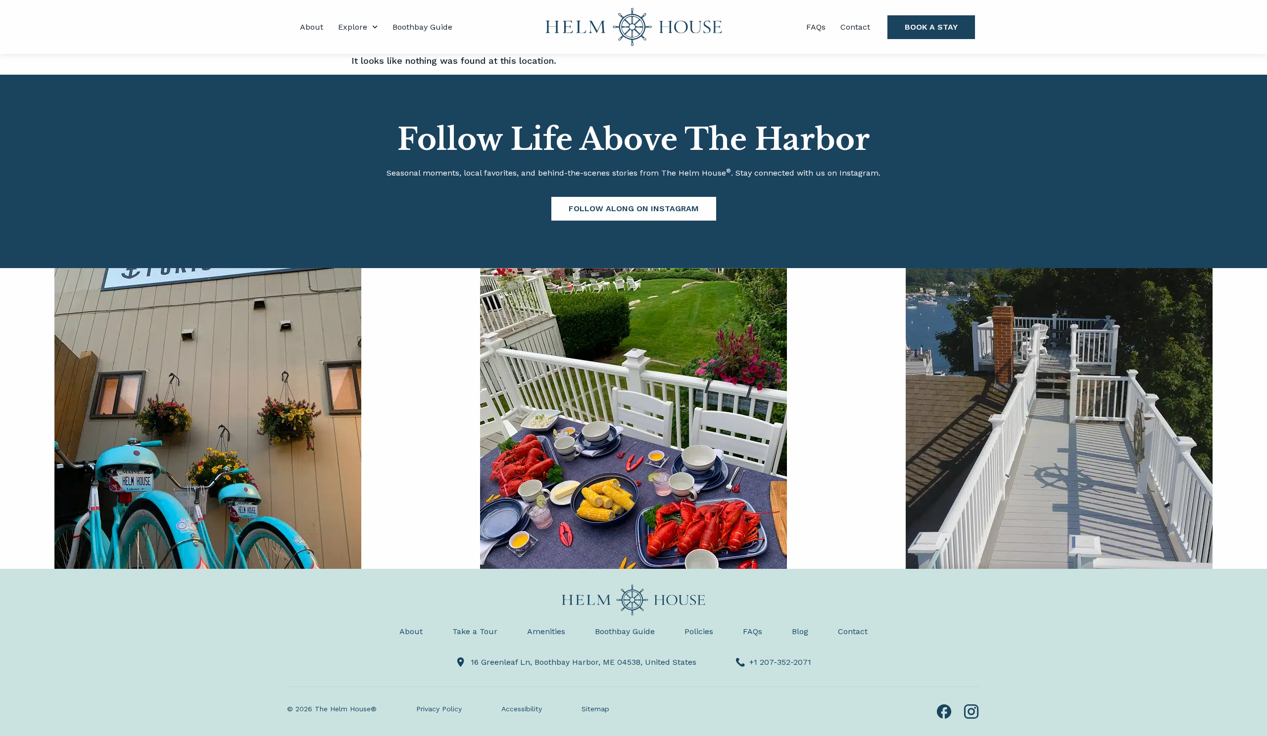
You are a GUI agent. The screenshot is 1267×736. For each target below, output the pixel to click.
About (311, 27)
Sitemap (595, 709)
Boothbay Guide (422, 27)
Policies (698, 631)
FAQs (816, 27)
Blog (800, 631)
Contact (855, 27)
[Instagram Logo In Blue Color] (971, 711)
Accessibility (521, 709)
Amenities (546, 631)
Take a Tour (474, 631)
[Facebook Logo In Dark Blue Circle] (944, 711)
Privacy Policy (439, 709)
